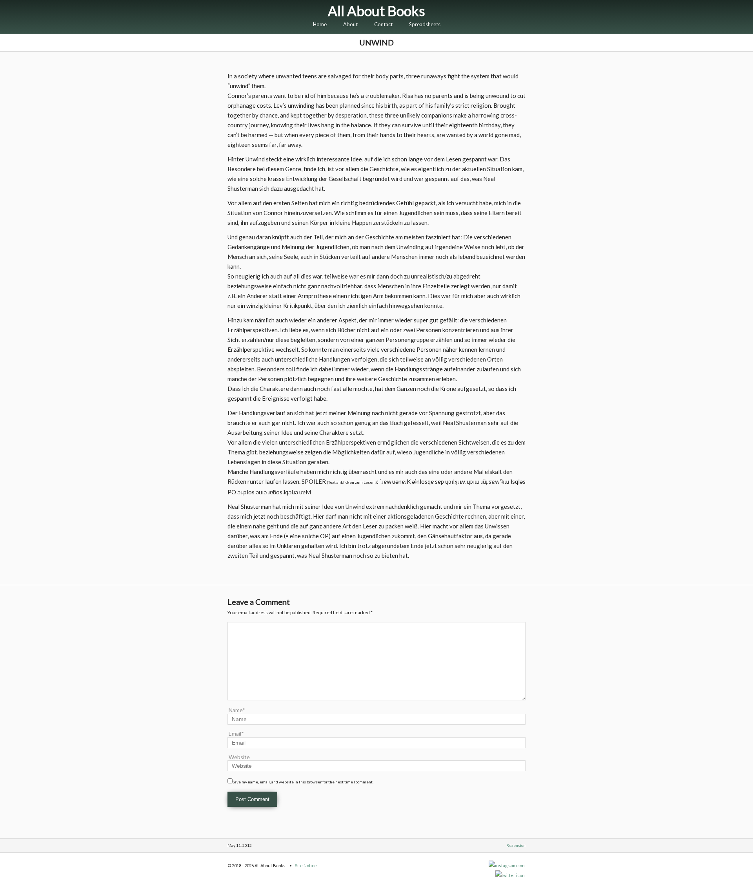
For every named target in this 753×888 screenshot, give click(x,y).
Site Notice (306, 865)
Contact (383, 24)
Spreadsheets (424, 24)
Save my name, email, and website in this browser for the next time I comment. (303, 781)
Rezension (516, 845)
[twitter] (510, 875)
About (350, 24)
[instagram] (507, 865)
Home (320, 24)
